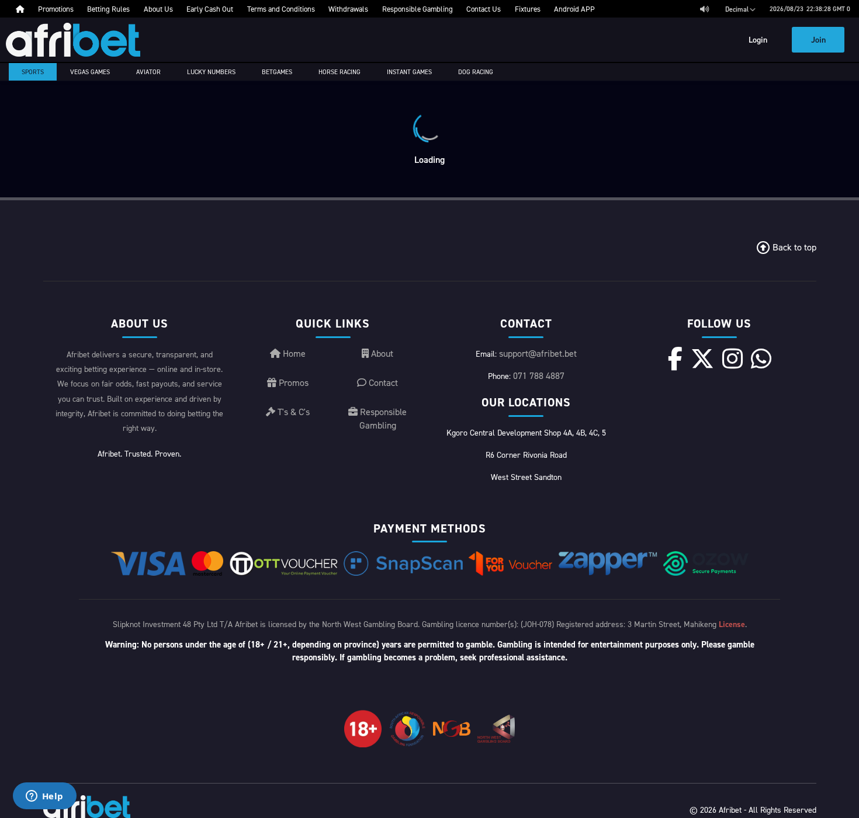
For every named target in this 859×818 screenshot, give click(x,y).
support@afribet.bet (538, 353)
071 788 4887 (538, 375)
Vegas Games (90, 72)
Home (293, 353)
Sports (33, 72)
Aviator (148, 72)
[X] (702, 358)
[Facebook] (675, 358)
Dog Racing (475, 72)
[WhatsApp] (761, 358)
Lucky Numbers (211, 72)
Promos (292, 382)
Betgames (277, 72)
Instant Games (409, 72)
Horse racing (339, 72)
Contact (382, 382)
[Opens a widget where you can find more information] (44, 797)
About (381, 353)
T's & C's (292, 411)
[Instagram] (732, 358)
